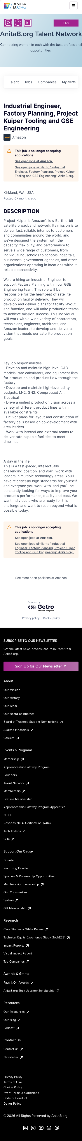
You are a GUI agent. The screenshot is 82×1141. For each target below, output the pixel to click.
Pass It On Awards (16, 982)
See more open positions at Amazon (41, 578)
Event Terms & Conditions (21, 1093)
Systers (8, 900)
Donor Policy (12, 1103)
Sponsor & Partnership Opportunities (29, 876)
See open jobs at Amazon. (34, 161)
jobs (28, 82)
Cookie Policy (12, 1087)
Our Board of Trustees (19, 714)
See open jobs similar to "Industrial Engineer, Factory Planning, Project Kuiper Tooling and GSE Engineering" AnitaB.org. (45, 171)
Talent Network (13, 783)
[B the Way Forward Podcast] (56, 1127)
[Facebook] (18, 23)
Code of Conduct (15, 1098)
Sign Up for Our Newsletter (38, 666)
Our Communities (15, 892)
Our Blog (9, 1020)
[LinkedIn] (27, 23)
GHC (6, 839)
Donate (8, 860)
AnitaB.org (59, 1115)
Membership (12, 791)
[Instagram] (8, 23)
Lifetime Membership (17, 799)
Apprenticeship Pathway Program (26, 767)
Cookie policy (51, 618)
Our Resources (14, 1011)
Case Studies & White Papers (23, 929)
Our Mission (11, 690)
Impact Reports (13, 945)
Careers (8, 738)
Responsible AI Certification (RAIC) (27, 823)
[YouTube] (41, 1127)
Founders (10, 775)
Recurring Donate (15, 868)
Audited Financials (16, 730)
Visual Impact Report (17, 953)
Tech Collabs (12, 831)
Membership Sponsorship (21, 884)
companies (47, 82)
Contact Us (11, 1049)
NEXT (7, 815)
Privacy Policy (12, 1077)
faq (66, 23)
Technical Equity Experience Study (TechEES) (34, 937)
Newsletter (11, 1057)
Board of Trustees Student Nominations (30, 721)
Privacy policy (31, 618)
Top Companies (14, 961)
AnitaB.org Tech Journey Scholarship (29, 990)
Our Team (10, 706)
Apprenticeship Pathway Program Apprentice (34, 807)
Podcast (8, 1028)
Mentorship (11, 759)
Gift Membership (14, 908)
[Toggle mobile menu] (73, 6)
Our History (11, 698)
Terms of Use (12, 1082)
